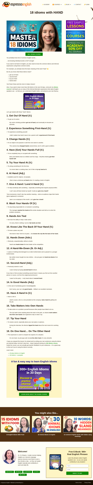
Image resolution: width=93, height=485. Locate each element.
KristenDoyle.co (19, 482)
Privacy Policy (87, 482)
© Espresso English (5, 482)
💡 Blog (66, 4)
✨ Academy (46, 4)
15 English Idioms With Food (15, 434)
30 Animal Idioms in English (46, 434)
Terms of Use (78, 482)
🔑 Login (86, 4)
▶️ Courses (56, 4)
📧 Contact (77, 4)
